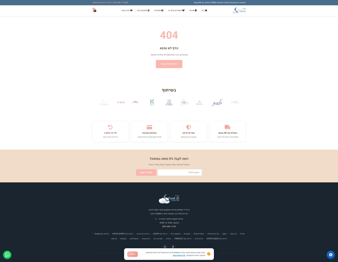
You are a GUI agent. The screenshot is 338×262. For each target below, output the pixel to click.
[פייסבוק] (173, 247)
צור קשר (233, 233)
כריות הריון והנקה (143, 233)
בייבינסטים (146, 238)
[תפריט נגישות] (331, 255)
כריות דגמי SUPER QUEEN (216, 238)
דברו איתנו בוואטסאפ (100, 2)
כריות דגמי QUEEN (160, 233)
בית (203, 10)
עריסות (114, 238)
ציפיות (168, 238)
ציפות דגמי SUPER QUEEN (122, 233)
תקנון (224, 233)
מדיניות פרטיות (213, 233)
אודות (192, 10)
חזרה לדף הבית (169, 64)
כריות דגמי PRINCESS (183, 238)
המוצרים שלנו (176, 10)
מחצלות (123, 238)
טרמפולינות (134, 238)
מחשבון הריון (142, 10)
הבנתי (132, 254)
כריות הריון (199, 238)
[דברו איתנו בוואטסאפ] (7, 255)
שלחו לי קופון (146, 172)
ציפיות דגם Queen (102, 233)
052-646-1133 (119, 2)
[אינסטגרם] (165, 247)
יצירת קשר (125, 10)
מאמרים (157, 10)
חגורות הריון (158, 238)
